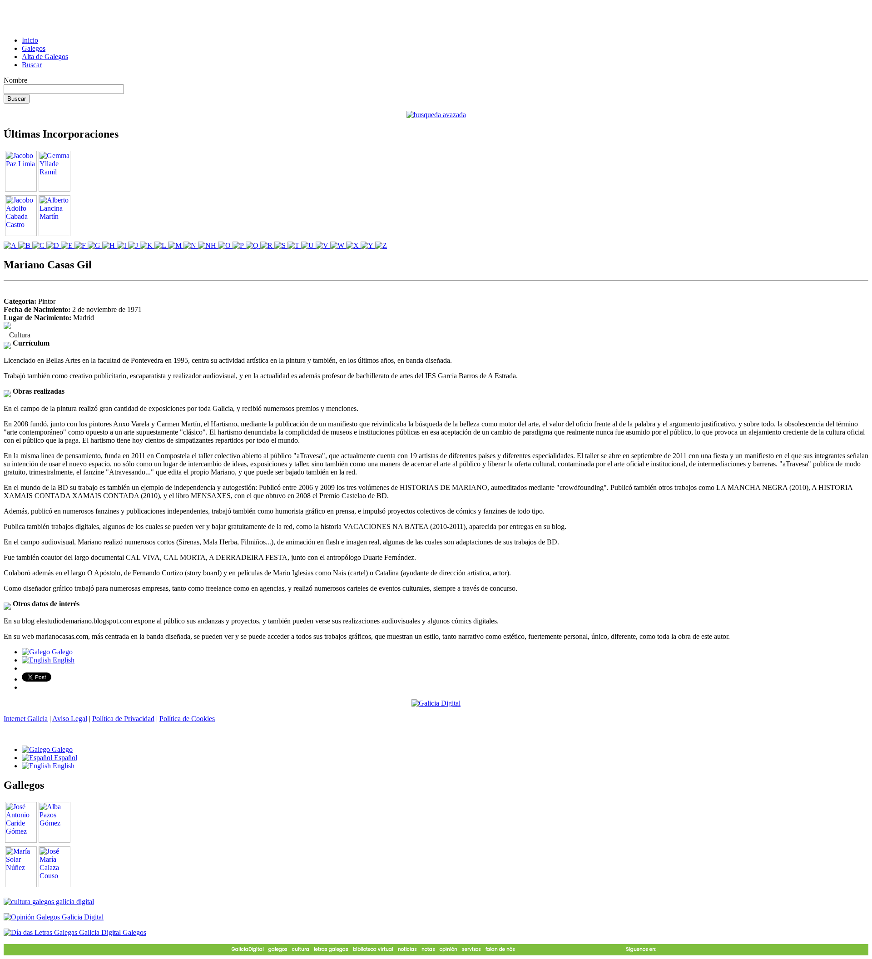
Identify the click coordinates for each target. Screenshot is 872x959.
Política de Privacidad (123, 718)
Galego (61, 652)
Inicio (30, 40)
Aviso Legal (69, 718)
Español (64, 757)
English (62, 660)
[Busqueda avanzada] (436, 115)
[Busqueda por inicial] (11, 245)
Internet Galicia (26, 718)
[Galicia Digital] (436, 703)
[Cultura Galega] (49, 901)
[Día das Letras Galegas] (75, 932)
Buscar (32, 65)
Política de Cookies (187, 718)
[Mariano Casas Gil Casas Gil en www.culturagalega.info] (7, 327)
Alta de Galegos (45, 56)
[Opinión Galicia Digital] (54, 917)
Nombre (15, 80)
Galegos (33, 48)
